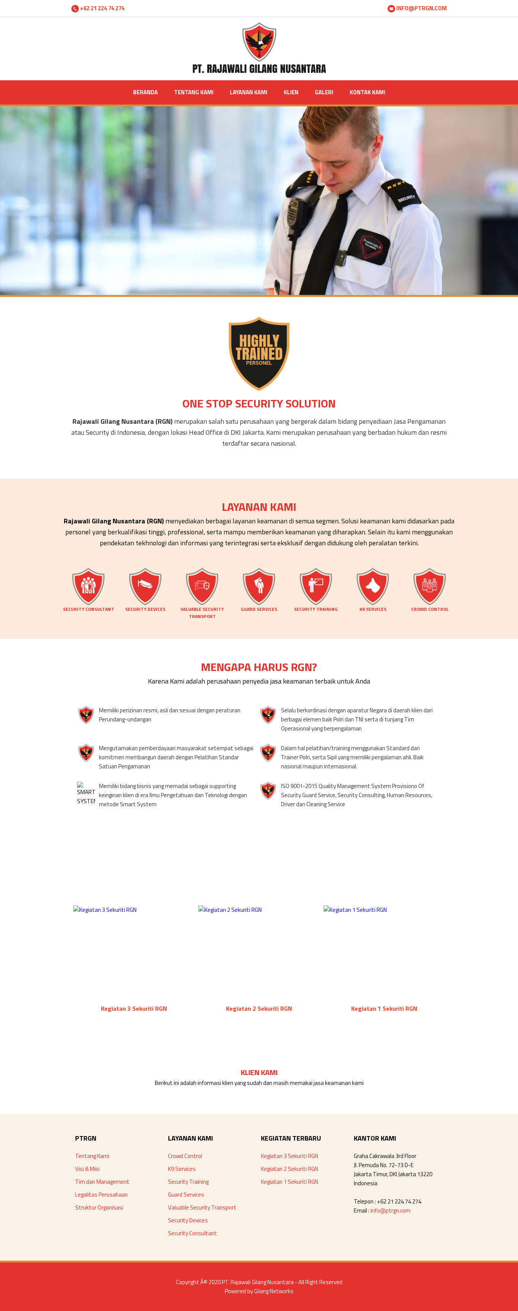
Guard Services (186, 1194)
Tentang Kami (92, 1156)
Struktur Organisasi (99, 1207)
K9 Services (182, 1168)
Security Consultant (192, 1233)
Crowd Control (185, 1156)
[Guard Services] (259, 603)
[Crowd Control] (430, 603)
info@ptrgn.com (390, 1210)
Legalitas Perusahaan (101, 1194)
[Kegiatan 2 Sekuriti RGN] (230, 909)
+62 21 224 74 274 (101, 8)
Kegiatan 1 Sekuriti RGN (289, 1181)
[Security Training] (316, 603)
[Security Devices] (145, 603)
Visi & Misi (87, 1168)
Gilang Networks (274, 1291)
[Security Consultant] (88, 603)
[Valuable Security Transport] (202, 603)
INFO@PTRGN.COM (421, 8)
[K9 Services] (373, 603)
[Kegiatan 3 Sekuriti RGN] (105, 909)
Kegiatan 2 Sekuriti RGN (289, 1168)
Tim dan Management (102, 1181)
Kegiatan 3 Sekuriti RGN (289, 1156)
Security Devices (188, 1220)
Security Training (188, 1181)
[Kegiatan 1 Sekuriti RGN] (355, 909)
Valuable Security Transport (202, 1207)
